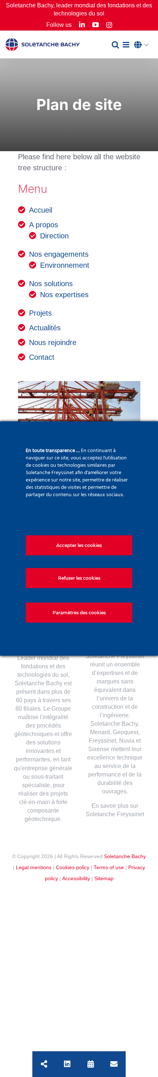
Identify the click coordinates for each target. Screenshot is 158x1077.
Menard (100, 732)
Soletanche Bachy (125, 856)
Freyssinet (102, 740)
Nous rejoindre (52, 342)
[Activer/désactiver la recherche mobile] (115, 45)
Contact (41, 357)
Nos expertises (64, 295)
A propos (43, 225)
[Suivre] (67, 1064)
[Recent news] (91, 1064)
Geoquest (125, 732)
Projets (40, 313)
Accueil (40, 210)
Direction (54, 236)
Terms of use (109, 867)
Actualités (45, 328)
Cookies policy (72, 867)
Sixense (98, 749)
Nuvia (126, 740)
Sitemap (104, 878)
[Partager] (44, 1064)
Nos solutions (51, 284)
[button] (143, 45)
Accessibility (76, 878)
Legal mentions (33, 867)
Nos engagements (59, 254)
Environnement (64, 265)
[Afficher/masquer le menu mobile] (126, 45)
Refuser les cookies (79, 578)
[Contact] (114, 1064)
